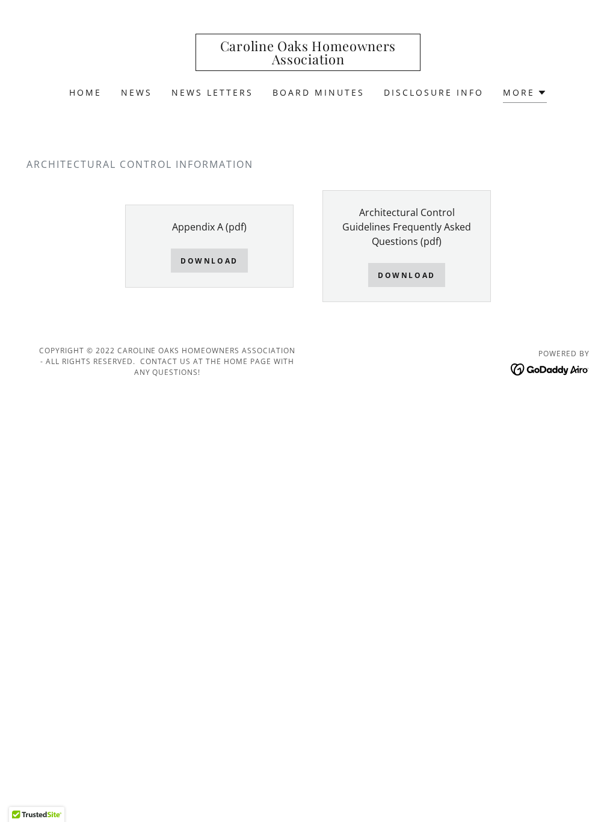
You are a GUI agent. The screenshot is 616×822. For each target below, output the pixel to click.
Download (209, 261)
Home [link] (85, 92)
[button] (525, 94)
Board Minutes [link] (319, 92)
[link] (308, 60)
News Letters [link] (212, 92)
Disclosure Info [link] (434, 92)
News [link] (136, 92)
